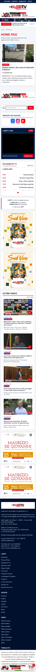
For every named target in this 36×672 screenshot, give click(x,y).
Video (3, 643)
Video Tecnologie (6, 637)
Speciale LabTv (6, 565)
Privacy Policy (5, 560)
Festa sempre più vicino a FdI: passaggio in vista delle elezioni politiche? (18, 389)
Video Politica (5, 623)
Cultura (3, 604)
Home (2, 29)
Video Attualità (5, 626)
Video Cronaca (5, 621)
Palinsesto (4, 557)
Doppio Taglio (5, 568)
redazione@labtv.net (7, 540)
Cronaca (3, 596)
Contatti (15, 1)
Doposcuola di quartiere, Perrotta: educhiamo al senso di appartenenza (16, 422)
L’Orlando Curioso (6, 573)
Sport (2, 609)
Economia (4, 607)
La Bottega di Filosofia (8, 576)
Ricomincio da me (6, 587)
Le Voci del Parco (6, 582)
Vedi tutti (30, 165)
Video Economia (6, 629)
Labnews (4, 579)
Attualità (5, 64)
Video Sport (4, 634)
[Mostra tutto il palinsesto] (18, 192)
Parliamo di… (5, 584)
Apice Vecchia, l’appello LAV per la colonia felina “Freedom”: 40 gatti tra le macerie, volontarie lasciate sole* (20, 24)
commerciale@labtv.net (12, 548)
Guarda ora (28, 156)
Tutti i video (30, 297)
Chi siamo (7, 1)
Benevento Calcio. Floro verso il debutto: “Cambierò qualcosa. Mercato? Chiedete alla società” (18, 323)
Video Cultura (5, 632)
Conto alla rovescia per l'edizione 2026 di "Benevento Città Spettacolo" (18, 356)
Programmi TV (5, 563)
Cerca (30, 1)
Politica (3, 598)
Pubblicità (22, 1)
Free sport (4, 571)
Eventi (3, 612)
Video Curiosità (6, 640)
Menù (5, 20)
